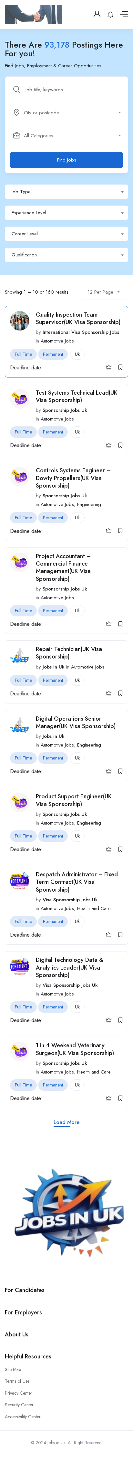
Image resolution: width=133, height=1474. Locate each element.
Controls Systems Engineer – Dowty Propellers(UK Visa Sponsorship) (73, 478)
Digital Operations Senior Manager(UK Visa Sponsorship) (76, 722)
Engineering (89, 504)
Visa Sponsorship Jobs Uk (70, 899)
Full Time (23, 354)
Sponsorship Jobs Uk (65, 410)
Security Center (19, 1404)
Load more (66, 1122)
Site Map (13, 1369)
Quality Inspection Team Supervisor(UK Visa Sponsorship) (78, 318)
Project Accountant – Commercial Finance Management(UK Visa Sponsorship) (63, 567)
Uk (77, 354)
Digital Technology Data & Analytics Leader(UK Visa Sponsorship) (69, 967)
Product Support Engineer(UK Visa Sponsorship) (74, 800)
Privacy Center (18, 1393)
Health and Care (94, 908)
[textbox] (66, 112)
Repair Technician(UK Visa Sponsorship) (69, 653)
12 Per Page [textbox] (100, 292)
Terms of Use (17, 1381)
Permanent (53, 354)
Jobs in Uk (54, 666)
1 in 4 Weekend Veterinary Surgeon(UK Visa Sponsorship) (75, 1049)
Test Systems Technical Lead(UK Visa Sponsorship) (77, 396)
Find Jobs (66, 159)
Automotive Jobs (57, 340)
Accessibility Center (23, 1416)
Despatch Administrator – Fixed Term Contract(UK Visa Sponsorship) (77, 882)
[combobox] (70, 113)
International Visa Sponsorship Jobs (81, 332)
